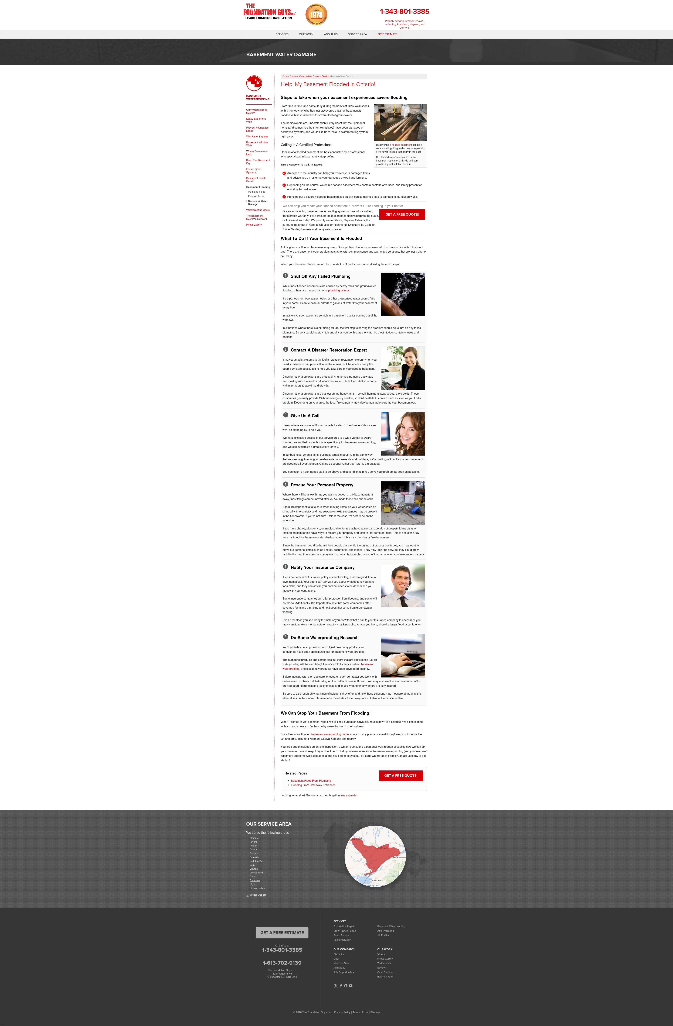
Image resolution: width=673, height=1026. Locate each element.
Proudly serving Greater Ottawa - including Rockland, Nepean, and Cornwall (405, 24)
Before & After (385, 977)
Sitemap (375, 1012)
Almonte (254, 837)
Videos (381, 954)
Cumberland (256, 872)
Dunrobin (255, 880)
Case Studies (384, 972)
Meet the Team (342, 963)
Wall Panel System (257, 136)
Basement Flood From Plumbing (311, 781)
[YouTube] (351, 986)
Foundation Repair (344, 926)
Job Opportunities (344, 972)
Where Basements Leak (257, 153)
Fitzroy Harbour (258, 888)
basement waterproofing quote (330, 734)
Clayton (254, 868)
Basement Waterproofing (258, 98)
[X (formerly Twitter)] (336, 986)
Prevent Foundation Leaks (257, 129)
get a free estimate (282, 932)
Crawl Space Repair (345, 931)
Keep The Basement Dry (258, 162)
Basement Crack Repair (256, 179)
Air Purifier (383, 935)
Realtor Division (342, 940)
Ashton (253, 845)
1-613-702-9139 (282, 963)
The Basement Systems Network (256, 217)
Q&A (336, 959)
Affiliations (339, 968)
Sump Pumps (341, 935)
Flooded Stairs (256, 196)
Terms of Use (360, 1012)
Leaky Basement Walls (256, 120)
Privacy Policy (342, 1012)
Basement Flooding (258, 186)
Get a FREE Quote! (402, 214)
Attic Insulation (385, 931)
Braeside (254, 857)
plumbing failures (339, 290)
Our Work (306, 34)
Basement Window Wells (257, 144)
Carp (252, 864)
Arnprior (254, 841)
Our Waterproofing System (256, 111)
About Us (331, 34)
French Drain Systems (253, 170)
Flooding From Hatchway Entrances (313, 785)
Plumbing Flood (256, 191)
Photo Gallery (254, 224)
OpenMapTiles (372, 885)
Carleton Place (257, 861)
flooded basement (402, 144)
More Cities (258, 895)
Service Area (357, 34)
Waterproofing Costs (258, 209)
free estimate (348, 795)
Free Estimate (387, 34)
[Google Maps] (346, 986)
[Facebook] (341, 986)
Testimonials (384, 963)
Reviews (382, 968)
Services (282, 34)
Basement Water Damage (257, 203)
